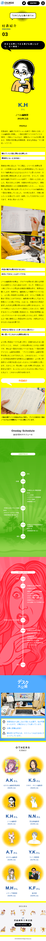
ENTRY (33, 3)
